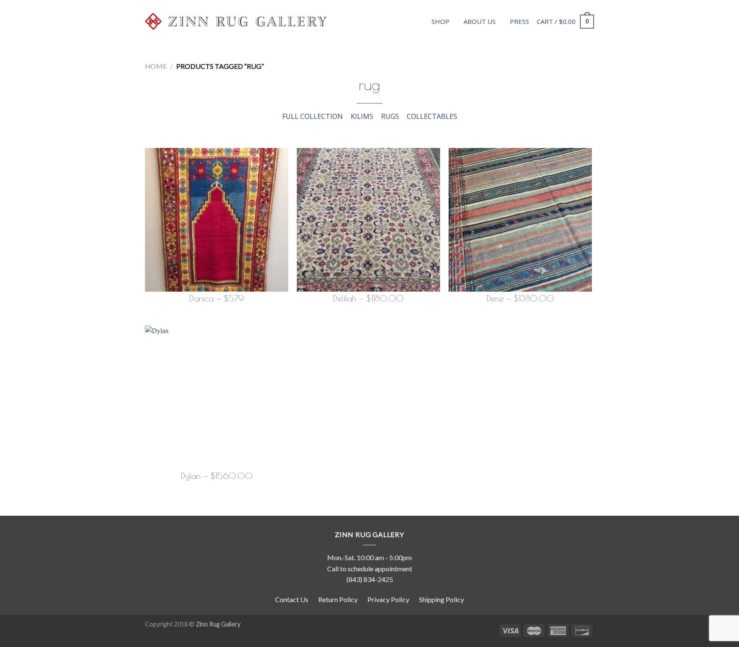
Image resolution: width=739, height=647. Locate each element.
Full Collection (312, 116)
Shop (440, 21)
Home (156, 66)
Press (519, 21)
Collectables (432, 116)
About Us (480, 21)
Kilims (362, 116)
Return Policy (338, 599)
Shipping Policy (441, 599)
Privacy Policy (388, 599)
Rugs (390, 116)
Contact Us (291, 599)
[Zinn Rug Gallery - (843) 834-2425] (236, 21)
